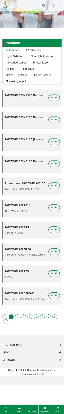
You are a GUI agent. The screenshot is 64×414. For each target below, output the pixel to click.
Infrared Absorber (16, 62)
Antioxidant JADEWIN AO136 (24, 183)
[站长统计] (42, 374)
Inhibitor (10, 68)
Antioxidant (12, 50)
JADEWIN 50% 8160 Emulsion (25, 161)
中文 (52, 5)
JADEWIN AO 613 (16, 227)
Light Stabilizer (14, 56)
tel (6, 411)
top (57, 411)
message (32, 411)
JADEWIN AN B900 (17, 249)
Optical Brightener (16, 75)
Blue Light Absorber (42, 56)
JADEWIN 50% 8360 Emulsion (25, 95)
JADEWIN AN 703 (16, 271)
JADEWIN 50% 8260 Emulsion (25, 117)
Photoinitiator (41, 62)
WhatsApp (45, 411)
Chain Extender (43, 75)
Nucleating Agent (16, 81)
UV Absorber (33, 50)
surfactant (28, 68)
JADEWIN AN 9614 (17, 205)
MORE (54, 97)
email (19, 411)
